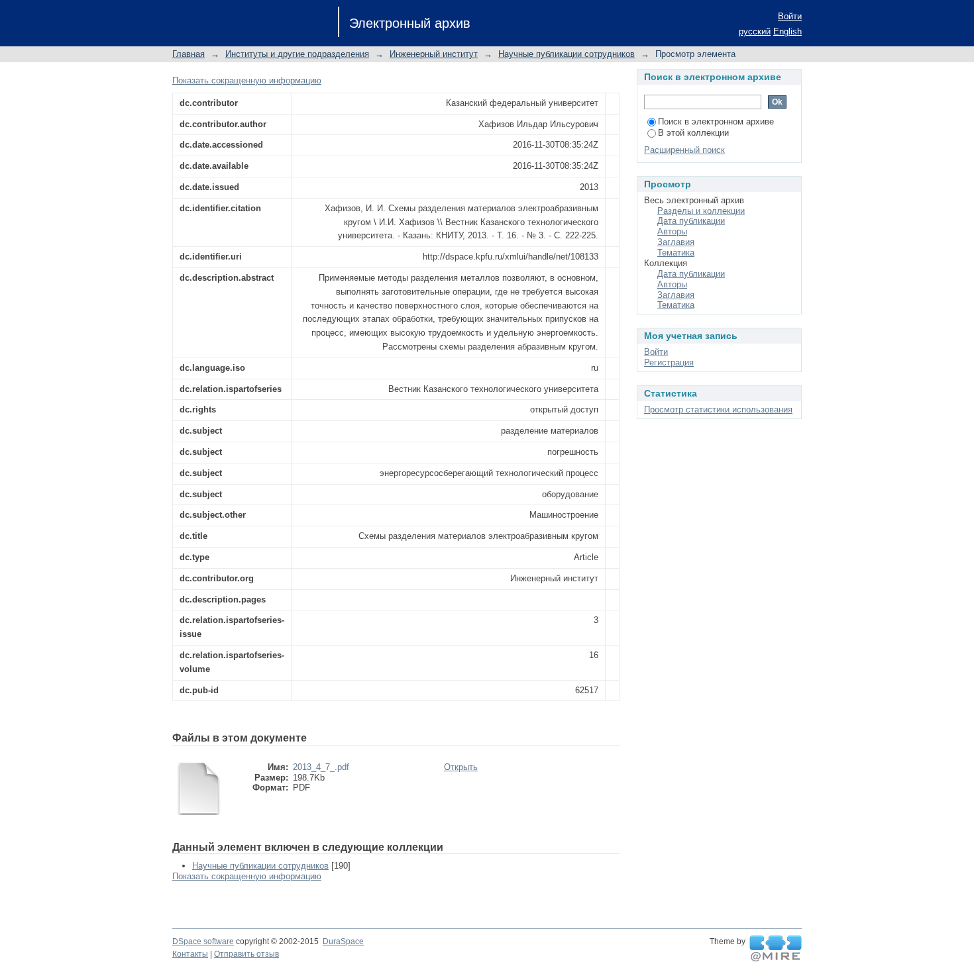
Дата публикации (691, 221)
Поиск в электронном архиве (716, 121)
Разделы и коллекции (701, 211)
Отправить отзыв (246, 954)
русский (755, 31)
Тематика (675, 253)
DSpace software (203, 941)
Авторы (672, 231)
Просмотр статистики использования (718, 409)
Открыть (461, 767)
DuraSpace (343, 941)
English (787, 31)
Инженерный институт (434, 54)
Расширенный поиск (684, 150)
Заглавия (675, 242)
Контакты (190, 954)
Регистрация (669, 362)
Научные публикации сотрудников (566, 54)
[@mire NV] (775, 948)
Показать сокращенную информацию (246, 80)
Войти (790, 16)
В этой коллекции (693, 133)
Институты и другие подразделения (297, 54)
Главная (188, 54)
